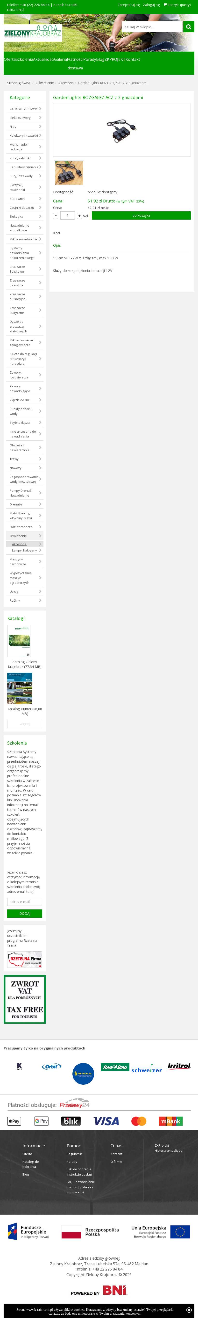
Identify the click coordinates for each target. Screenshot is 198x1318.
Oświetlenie (45, 83)
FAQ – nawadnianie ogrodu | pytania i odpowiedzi (81, 1187)
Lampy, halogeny (24, 550)
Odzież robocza (21, 527)
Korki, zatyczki (20, 158)
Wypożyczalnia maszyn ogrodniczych (21, 578)
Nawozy (15, 468)
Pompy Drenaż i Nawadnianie (21, 493)
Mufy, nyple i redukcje (19, 146)
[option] (19, 1066)
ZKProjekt (162, 1145)
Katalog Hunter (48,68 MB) (25, 711)
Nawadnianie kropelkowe (19, 227)
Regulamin (74, 1154)
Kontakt (133, 59)
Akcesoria (66, 83)
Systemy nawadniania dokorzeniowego (22, 253)
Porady (89, 59)
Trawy (14, 459)
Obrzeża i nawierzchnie (19, 447)
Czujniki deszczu (22, 207)
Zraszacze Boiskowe (17, 269)
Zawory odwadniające (20, 388)
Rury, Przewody (21, 176)
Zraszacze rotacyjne (17, 282)
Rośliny (15, 600)
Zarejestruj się (129, 4)
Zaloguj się (151, 4)
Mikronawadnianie (23, 239)
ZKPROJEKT (115, 59)
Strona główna (18, 83)
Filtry (13, 126)
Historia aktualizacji (169, 1150)
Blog (100, 59)
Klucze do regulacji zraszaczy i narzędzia (23, 359)
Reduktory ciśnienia (24, 167)
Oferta (10, 59)
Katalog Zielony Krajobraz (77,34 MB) (25, 664)
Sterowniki (17, 198)
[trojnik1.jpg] (122, 129)
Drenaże (16, 504)
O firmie (116, 1161)
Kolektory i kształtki (24, 135)
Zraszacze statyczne (17, 310)
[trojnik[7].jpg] (69, 172)
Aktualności (43, 59)
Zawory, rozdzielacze (19, 374)
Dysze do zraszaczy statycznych (18, 326)
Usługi (14, 591)
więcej (25, 723)
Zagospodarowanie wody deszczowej (24, 479)
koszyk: (179, 4)
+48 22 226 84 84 (107, 1269)
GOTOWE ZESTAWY (24, 109)
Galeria (60, 59)
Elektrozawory (20, 117)
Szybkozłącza (20, 422)
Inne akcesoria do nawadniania (23, 433)
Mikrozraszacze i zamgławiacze (22, 342)
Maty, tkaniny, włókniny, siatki (21, 515)
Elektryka (16, 216)
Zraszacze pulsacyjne (18, 296)
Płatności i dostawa (75, 63)
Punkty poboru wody (20, 411)
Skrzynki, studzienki (17, 187)
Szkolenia (24, 59)
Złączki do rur (19, 400)
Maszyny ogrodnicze (18, 561)
